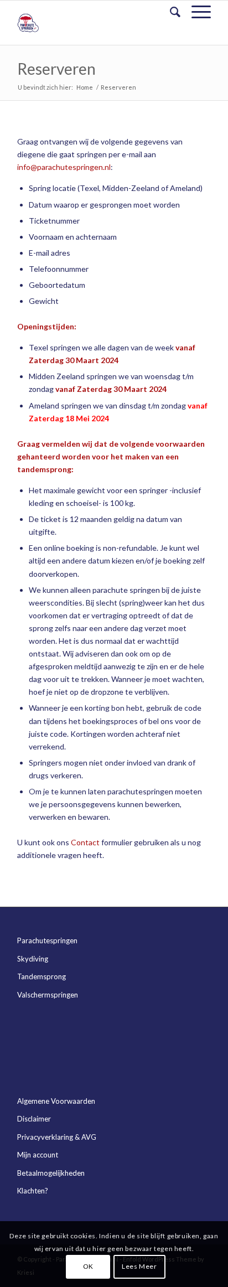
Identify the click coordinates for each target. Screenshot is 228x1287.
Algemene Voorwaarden (56, 1101)
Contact (85, 842)
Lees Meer (139, 1266)
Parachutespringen (47, 940)
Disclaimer (34, 1118)
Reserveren (56, 68)
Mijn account (37, 1154)
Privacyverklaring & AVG (56, 1137)
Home (84, 87)
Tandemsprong (41, 976)
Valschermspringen (47, 994)
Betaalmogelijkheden (51, 1173)
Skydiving (32, 958)
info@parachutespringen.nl (64, 167)
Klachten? (32, 1190)
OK (88, 1266)
